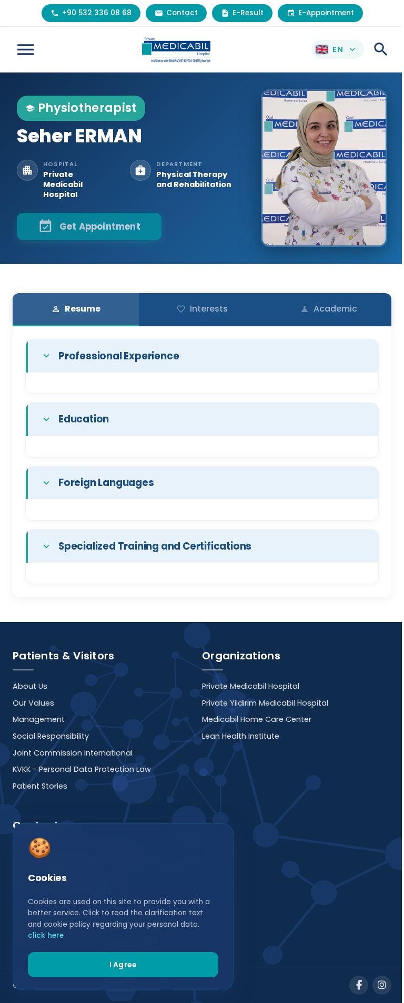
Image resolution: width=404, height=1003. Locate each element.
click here (46, 935)
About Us (30, 686)
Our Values (33, 703)
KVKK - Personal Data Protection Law (82, 769)
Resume (75, 309)
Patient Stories (40, 786)
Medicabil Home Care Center (256, 719)
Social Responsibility (51, 736)
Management (39, 719)
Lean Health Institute (240, 736)
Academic (328, 309)
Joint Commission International (73, 753)
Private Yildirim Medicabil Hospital (265, 703)
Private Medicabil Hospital (250, 686)
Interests (202, 309)
